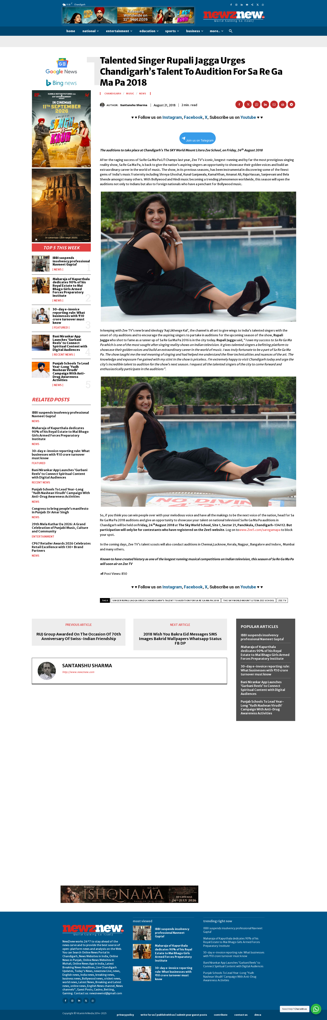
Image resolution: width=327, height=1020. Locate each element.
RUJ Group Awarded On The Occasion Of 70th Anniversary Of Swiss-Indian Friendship (78, 636)
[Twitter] (257, 4)
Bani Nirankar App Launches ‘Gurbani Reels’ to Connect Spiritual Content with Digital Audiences (70, 342)
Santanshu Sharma (133, 105)
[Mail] (247, 4)
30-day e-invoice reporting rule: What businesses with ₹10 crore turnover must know (69, 315)
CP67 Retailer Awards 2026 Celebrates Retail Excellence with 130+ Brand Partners (61, 546)
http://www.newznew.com (78, 672)
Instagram (172, 117)
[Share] (252, 4)
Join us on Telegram (199, 140)
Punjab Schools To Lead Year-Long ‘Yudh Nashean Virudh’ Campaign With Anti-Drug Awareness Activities (71, 371)
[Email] (274, 104)
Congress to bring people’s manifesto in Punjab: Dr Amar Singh (60, 510)
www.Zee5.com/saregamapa (259, 530)
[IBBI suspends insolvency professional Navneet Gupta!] (41, 263)
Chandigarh (112, 93)
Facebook (193, 117)
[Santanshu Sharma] (103, 105)
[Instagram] (236, 4)
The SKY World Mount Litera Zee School (248, 600)
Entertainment (43, 536)
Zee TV (282, 600)
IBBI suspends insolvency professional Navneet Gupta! (71, 261)
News (58, 269)
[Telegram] (291, 104)
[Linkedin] (241, 4)
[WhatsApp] (263, 4)
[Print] (283, 104)
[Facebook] (231, 4)
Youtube (248, 117)
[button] (231, 31)
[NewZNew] (234, 17)
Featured (61, 327)
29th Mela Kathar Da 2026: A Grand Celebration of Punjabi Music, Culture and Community (60, 527)
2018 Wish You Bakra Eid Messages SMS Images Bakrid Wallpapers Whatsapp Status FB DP (180, 639)
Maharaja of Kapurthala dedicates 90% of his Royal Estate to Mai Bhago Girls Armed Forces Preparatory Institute (71, 287)
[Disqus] (129, 739)
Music (130, 93)
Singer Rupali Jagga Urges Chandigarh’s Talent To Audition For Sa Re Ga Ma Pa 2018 (165, 600)
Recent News (63, 354)
